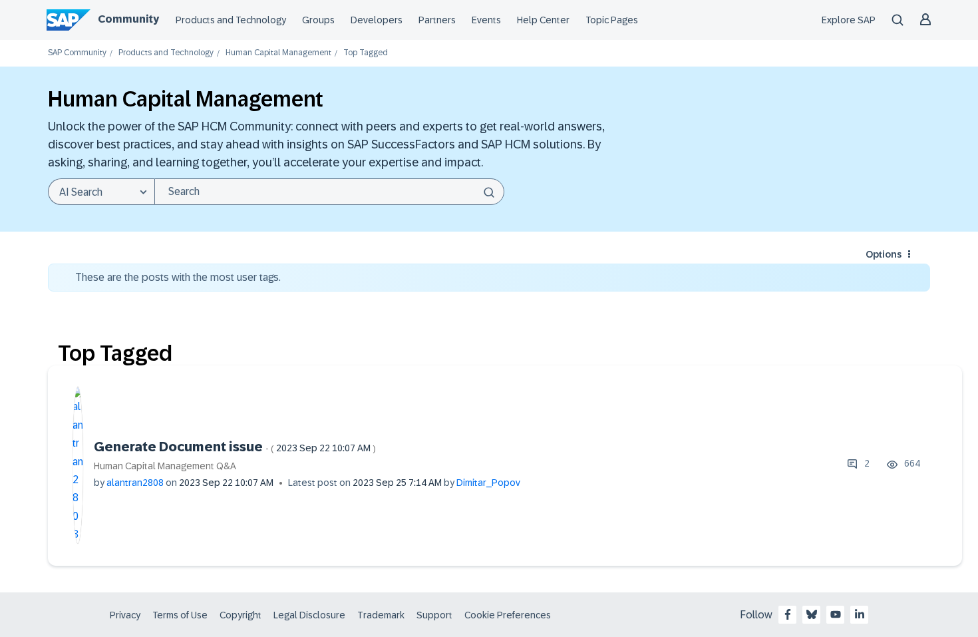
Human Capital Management (278, 53)
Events (486, 20)
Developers (377, 20)
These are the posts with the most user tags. (178, 277)
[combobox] (329, 191)
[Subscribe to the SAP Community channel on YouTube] (835, 614)
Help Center (543, 20)
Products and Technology (231, 20)
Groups (318, 20)
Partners (437, 20)
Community (128, 19)
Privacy (125, 615)
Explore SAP (849, 20)
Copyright (240, 615)
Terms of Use (180, 615)
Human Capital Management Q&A (165, 466)
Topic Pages (611, 20)
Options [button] (883, 254)
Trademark (381, 615)
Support (434, 615)
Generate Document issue (235, 446)
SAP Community (77, 53)
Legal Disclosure (309, 615)
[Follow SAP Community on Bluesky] (811, 614)
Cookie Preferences (507, 615)
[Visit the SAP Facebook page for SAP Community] (787, 614)
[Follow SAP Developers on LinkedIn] (859, 614)
